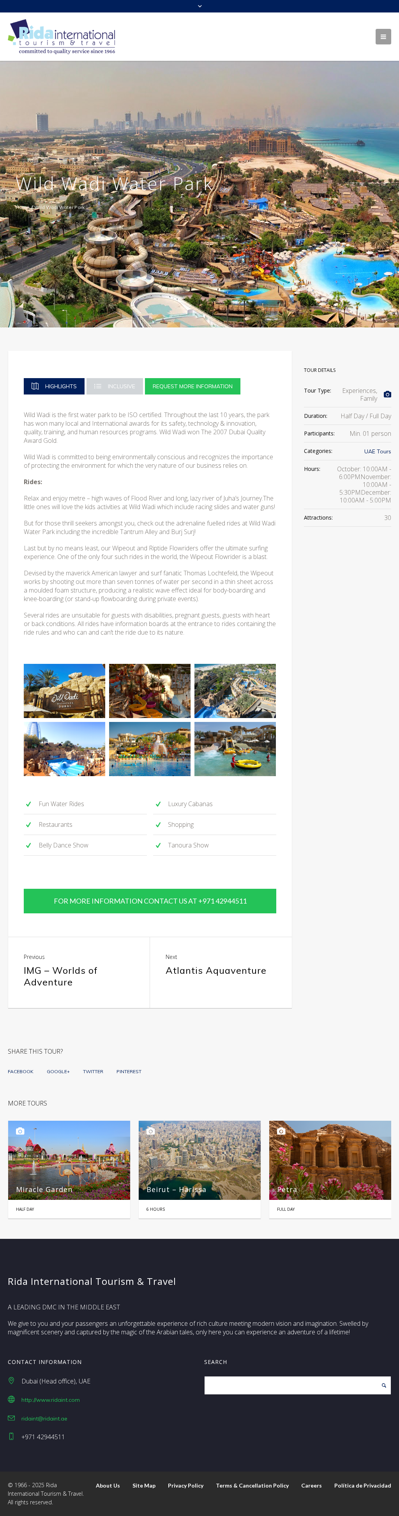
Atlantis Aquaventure (216, 970)
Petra (161, 1189)
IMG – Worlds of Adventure (61, 976)
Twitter (93, 1071)
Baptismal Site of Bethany (330, 1189)
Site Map (143, 1485)
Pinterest (129, 1071)
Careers (311, 1485)
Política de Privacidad (362, 1485)
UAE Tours (377, 451)
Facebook (21, 1071)
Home (23, 207)
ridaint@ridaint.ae (44, 1418)
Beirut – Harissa (50, 1189)
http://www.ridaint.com (50, 1399)
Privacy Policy (185, 1485)
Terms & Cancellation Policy (252, 1485)
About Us (108, 1485)
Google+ (58, 1071)
